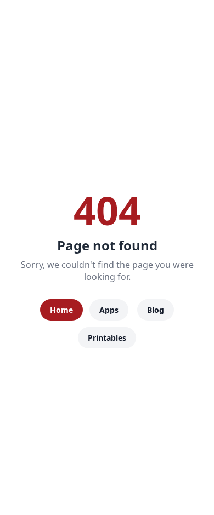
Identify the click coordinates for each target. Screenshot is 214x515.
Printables (107, 338)
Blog (155, 310)
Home (61, 310)
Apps (109, 310)
